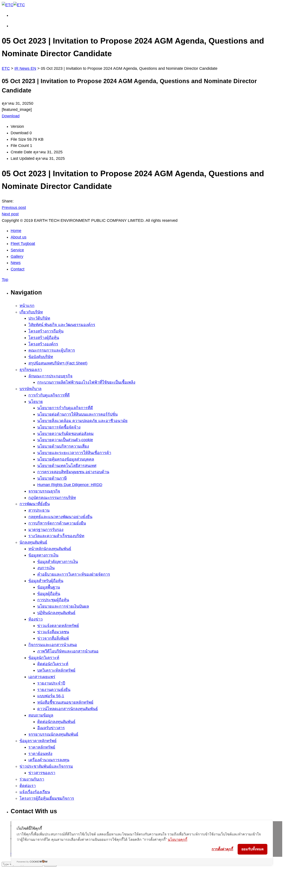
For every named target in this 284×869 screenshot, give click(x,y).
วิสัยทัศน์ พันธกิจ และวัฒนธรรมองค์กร (61, 324)
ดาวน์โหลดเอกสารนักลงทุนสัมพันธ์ (67, 709)
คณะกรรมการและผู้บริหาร (51, 350)
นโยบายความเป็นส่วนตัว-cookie (65, 440)
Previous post (14, 207)
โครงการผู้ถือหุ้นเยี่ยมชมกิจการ (47, 798)
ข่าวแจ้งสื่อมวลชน (53, 632)
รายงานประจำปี (51, 683)
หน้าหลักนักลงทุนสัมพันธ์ (49, 549)
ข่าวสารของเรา (41, 773)
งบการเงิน (46, 568)
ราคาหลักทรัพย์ (41, 747)
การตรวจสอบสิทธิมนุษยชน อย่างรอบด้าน (73, 472)
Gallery (17, 256)
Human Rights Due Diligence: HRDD (69, 485)
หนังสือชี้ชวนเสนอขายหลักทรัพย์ (65, 702)
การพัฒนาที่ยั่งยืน (35, 504)
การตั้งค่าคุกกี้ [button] (222, 849)
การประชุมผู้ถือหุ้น (53, 600)
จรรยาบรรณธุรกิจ (44, 491)
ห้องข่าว (35, 619)
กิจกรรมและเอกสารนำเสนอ (52, 645)
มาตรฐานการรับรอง (45, 529)
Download (11, 116)
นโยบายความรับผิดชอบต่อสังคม (65, 433)
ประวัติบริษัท (39, 318)
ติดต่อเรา (28, 785)
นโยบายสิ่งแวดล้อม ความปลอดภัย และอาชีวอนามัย (82, 420)
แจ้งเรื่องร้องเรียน (35, 792)
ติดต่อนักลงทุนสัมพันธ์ (56, 721)
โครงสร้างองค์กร (43, 344)
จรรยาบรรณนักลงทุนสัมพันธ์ (53, 734)
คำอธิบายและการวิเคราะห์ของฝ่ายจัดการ (73, 574)
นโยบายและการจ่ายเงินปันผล (63, 606)
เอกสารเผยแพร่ (41, 677)
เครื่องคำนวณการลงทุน (48, 760)
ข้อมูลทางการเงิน (43, 555)
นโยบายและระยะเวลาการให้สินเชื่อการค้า (74, 453)
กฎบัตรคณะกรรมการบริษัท (52, 497)
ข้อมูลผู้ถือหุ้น (48, 593)
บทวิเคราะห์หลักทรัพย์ (56, 670)
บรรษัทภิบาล (30, 388)
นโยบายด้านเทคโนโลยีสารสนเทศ (66, 465)
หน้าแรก (27, 305)
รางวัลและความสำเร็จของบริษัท (56, 536)
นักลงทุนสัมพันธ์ (33, 542)
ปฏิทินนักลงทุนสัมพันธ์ (56, 613)
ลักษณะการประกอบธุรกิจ (50, 376)
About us (18, 237)
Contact (17, 269)
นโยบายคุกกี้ (177, 839)
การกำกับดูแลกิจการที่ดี (49, 395)
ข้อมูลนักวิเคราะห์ (43, 657)
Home (16, 230)
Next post (10, 214)
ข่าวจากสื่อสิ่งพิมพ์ (53, 638)
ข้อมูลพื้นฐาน (48, 587)
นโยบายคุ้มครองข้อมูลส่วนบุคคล (65, 459)
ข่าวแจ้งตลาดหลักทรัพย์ (58, 625)
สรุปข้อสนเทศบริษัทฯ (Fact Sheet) (57, 363)
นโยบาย (35, 401)
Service (17, 250)
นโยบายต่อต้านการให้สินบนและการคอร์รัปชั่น (77, 414)
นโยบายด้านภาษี (52, 478)
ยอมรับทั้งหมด (252, 849)
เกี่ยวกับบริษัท (31, 312)
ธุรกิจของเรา (31, 369)
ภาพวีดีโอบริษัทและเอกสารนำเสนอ (68, 651)
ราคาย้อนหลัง (40, 753)
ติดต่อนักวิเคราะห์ (52, 664)
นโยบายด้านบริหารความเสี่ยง (63, 446)
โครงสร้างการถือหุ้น (45, 331)
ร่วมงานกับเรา (32, 779)
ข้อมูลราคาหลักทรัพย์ (38, 741)
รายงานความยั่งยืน (53, 689)
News (16, 262)
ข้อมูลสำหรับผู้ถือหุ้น (45, 581)
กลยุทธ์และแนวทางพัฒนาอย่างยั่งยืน (60, 517)
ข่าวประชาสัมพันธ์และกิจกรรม (46, 766)
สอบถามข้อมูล (40, 715)
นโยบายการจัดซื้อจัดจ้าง (59, 427)
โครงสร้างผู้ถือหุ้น (43, 337)
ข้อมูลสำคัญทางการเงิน (57, 561)
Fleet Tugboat (23, 243)
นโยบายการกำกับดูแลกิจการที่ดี (65, 408)
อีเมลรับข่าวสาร (51, 728)
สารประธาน (38, 510)
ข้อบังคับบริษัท (40, 356)
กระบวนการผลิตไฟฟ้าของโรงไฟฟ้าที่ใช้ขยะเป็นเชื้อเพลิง (86, 382)
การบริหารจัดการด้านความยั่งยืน (57, 523)
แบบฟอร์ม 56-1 (50, 696)
